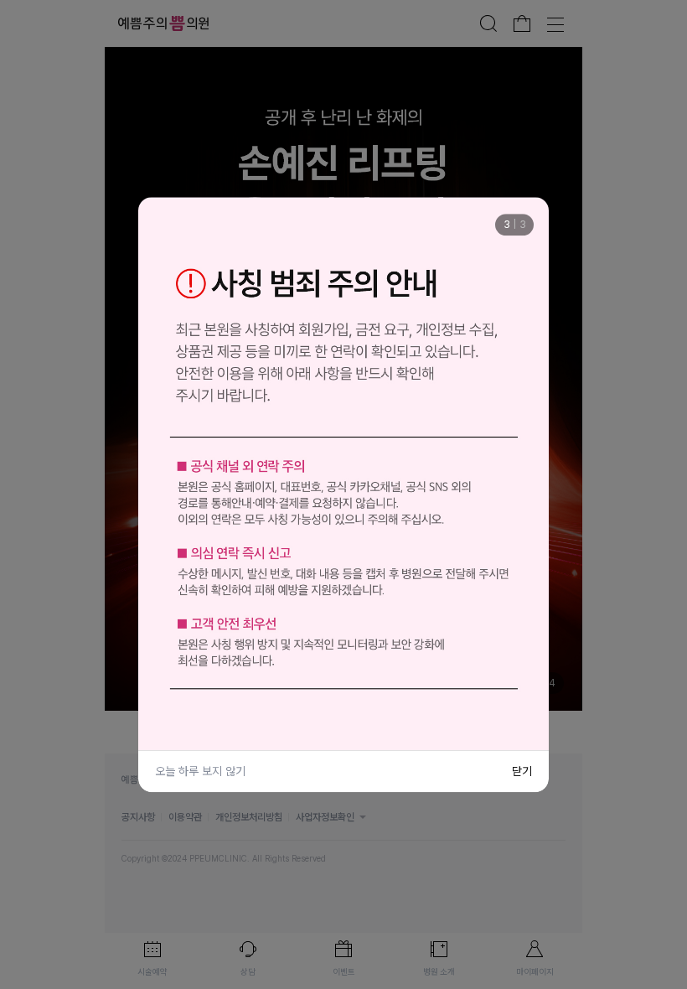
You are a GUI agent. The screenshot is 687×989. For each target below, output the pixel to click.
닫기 (522, 771)
